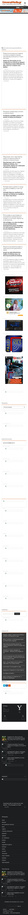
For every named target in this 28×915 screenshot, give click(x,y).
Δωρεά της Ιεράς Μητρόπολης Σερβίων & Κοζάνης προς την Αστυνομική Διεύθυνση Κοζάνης (12, 254)
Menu (25, 3)
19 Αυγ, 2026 (6, 806)
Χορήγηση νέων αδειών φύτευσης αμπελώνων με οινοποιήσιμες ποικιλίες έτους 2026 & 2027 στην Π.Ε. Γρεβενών (16, 738)
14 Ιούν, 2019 (6, 119)
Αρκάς (3, 826)
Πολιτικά (4, 851)
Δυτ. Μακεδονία (5, 838)
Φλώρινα (4, 860)
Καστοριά (4, 846)
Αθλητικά (4, 822)
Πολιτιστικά (4, 853)
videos (3, 820)
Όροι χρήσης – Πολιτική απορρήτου (11, 912)
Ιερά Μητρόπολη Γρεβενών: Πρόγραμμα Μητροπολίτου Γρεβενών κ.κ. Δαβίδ (16, 752)
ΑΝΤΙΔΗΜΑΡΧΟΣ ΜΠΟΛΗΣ (8, 824)
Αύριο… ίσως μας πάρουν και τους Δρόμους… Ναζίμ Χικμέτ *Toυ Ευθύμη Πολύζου (13, 662)
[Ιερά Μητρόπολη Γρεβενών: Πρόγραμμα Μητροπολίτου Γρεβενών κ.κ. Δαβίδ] (4, 753)
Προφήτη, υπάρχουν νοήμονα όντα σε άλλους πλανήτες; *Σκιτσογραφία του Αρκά (13, 635)
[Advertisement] (14, 31)
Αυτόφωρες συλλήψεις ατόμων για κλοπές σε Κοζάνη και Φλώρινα (13, 116)
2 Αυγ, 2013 (6, 257)
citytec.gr (19, 906)
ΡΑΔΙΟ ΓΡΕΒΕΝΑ (5, 855)
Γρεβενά (4, 829)
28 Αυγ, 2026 (5, 741)
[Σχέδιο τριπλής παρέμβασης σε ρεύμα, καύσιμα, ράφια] (4, 759)
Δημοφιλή (4, 833)
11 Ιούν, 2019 (6, 169)
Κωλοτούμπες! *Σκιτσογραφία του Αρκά (12, 666)
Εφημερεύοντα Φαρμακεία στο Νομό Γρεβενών (13, 670)
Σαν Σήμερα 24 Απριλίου (8, 673)
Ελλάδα (3, 842)
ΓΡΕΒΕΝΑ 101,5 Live (8, 911)
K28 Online (11, 909)
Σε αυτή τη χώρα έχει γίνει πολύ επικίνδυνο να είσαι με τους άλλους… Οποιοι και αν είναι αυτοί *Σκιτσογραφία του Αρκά (14, 657)
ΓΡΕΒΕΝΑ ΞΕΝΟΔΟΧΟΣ (7, 831)
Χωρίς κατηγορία (5, 862)
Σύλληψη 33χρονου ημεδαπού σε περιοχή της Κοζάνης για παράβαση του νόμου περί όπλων (13, 194)
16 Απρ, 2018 (6, 197)
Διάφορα (4, 835)
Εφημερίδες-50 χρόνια (7, 844)
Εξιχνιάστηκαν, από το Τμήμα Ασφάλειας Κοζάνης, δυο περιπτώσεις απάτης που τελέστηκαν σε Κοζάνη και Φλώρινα (14, 165)
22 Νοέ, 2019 (6, 69)
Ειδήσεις (4, 840)
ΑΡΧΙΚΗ (5, 909)
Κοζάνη (3, 849)
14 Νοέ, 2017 (6, 231)
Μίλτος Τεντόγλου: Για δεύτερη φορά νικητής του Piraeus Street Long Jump (13, 640)
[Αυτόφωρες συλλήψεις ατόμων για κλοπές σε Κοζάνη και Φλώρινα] (13, 112)
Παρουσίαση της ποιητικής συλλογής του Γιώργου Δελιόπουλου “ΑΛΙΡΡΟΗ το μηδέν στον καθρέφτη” (14, 645)
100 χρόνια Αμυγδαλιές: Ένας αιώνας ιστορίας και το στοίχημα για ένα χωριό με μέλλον (16, 746)
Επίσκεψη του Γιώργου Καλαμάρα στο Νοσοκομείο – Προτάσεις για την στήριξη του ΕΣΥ (13, 651)
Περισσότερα (6, 80)
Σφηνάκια (4, 858)
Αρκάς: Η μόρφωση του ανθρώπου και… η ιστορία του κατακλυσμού (12, 677)
